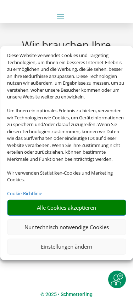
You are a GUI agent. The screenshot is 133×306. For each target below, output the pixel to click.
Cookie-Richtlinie (24, 193)
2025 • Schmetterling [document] (68, 294)
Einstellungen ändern (66, 246)
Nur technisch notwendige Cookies (66, 227)
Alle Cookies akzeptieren (66, 207)
